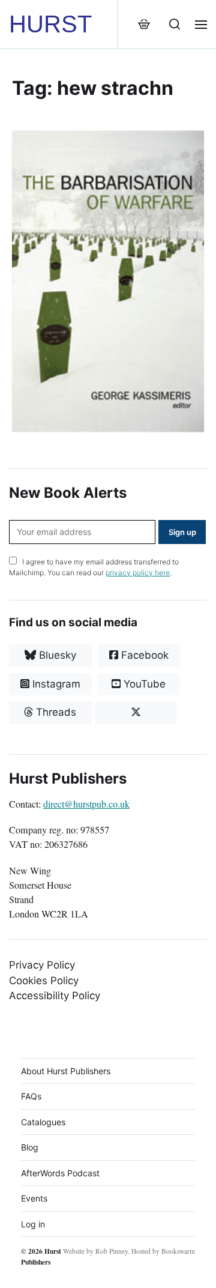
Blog (29, 1147)
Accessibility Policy (54, 996)
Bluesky (56, 655)
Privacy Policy (42, 965)
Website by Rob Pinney (95, 1251)
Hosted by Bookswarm (163, 1251)
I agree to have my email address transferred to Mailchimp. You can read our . (94, 567)
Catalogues (43, 1122)
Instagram (54, 684)
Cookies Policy (44, 981)
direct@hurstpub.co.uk (86, 804)
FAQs (31, 1096)
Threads (54, 712)
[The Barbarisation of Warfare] (108, 281)
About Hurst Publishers (65, 1071)
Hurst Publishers (41, 1256)
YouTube (143, 684)
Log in (33, 1224)
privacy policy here (138, 572)
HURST (50, 24)
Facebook (143, 655)
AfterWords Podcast (60, 1173)
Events (34, 1198)
